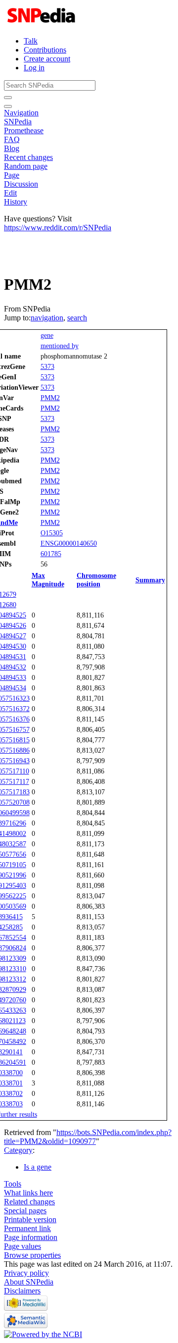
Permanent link (27, 1228)
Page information (30, 1237)
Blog (11, 148)
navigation (47, 317)
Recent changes (28, 157)
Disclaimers (22, 1291)
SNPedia (18, 121)
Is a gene (37, 1167)
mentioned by (60, 346)
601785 (51, 554)
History (15, 202)
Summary (150, 580)
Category (18, 1150)
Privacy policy (26, 1273)
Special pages (25, 1210)
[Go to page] (8, 97)
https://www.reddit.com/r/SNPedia (57, 227)
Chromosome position (96, 579)
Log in (34, 67)
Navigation (21, 112)
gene (47, 335)
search (77, 317)
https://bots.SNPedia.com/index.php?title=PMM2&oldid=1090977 (88, 1136)
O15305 (52, 533)
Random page (25, 166)
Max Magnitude (48, 579)
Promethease (24, 130)
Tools (12, 1184)
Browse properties (32, 1255)
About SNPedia (28, 1282)
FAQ (12, 139)
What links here (28, 1192)
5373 (47, 366)
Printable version (30, 1219)
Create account (47, 58)
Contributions (45, 50)
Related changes (29, 1201)
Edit (10, 193)
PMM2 (50, 398)
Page (11, 175)
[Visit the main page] (42, 24)
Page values (22, 1246)
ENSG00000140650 (69, 543)
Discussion (21, 184)
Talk (31, 41)
